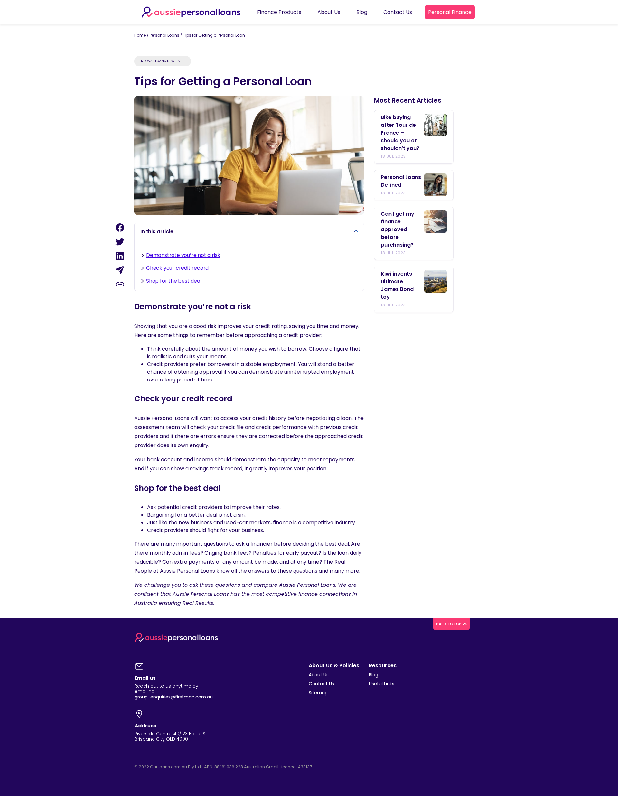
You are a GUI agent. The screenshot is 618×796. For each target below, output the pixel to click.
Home (140, 35)
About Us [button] (328, 12)
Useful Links (381, 683)
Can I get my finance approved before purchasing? (397, 229)
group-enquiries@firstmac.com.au (174, 697)
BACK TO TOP (449, 624)
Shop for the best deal (173, 281)
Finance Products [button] (279, 12)
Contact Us (321, 683)
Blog (373, 674)
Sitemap (318, 692)
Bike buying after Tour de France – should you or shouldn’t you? (400, 133)
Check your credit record (177, 268)
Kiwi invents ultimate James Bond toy (397, 285)
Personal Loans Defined (401, 181)
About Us (319, 674)
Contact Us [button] (397, 12)
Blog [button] (361, 12)
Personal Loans (164, 35)
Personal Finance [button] (450, 12)
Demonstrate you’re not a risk (183, 255)
